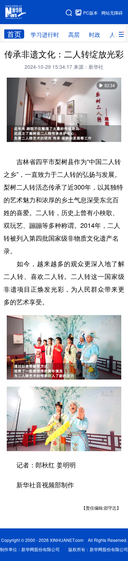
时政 (94, 34)
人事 (115, 34)
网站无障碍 (112, 13)
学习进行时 (45, 34)
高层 (74, 34)
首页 (14, 34)
